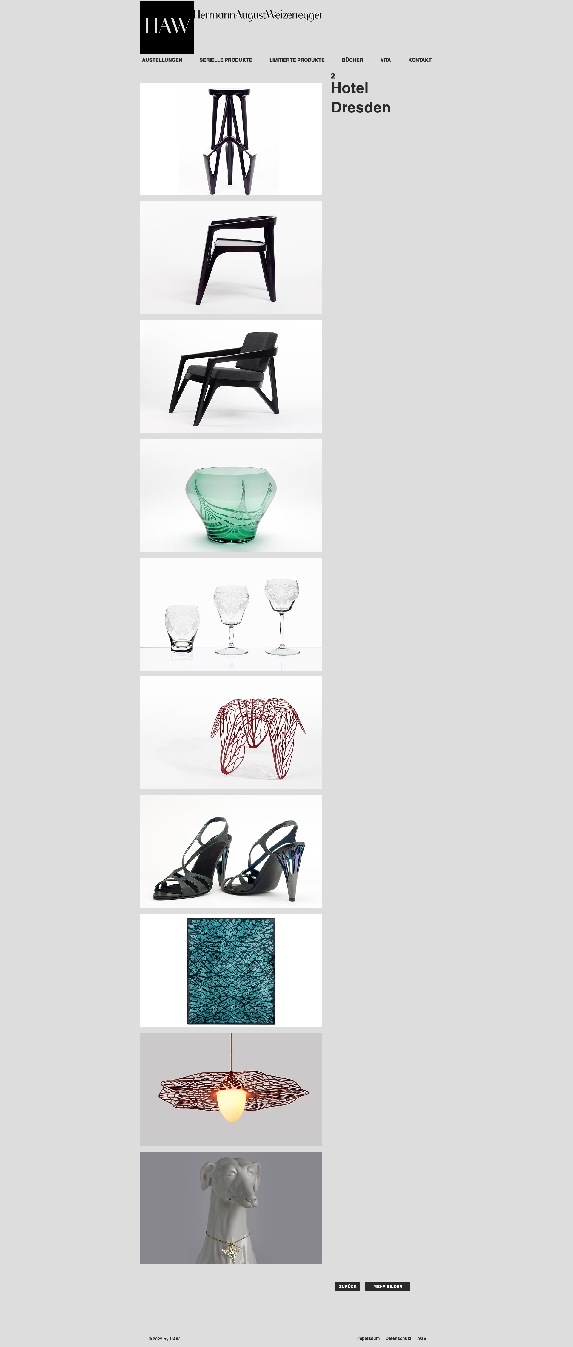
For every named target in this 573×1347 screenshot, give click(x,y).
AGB (421, 1338)
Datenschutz (398, 1338)
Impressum (368, 1338)
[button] (231, 139)
